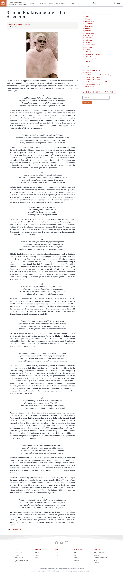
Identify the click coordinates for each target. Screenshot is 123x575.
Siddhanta (88, 52)
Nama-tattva (89, 35)
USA (75, 555)
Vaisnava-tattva (90, 57)
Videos (36, 557)
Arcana (87, 17)
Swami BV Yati (89, 87)
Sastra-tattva (89, 47)
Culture (87, 19)
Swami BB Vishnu (90, 72)
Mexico (76, 557)
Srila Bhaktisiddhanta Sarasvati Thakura (98, 82)
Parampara (88, 38)
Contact (96, 562)
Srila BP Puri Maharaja (92, 80)
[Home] (14, 3)
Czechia (76, 560)
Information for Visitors (101, 557)
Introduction (18, 552)
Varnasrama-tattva (91, 59)
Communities (60, 3)
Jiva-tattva (88, 31)
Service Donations (99, 552)
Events (56, 552)
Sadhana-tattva (90, 45)
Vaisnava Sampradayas (92, 54)
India (75, 552)
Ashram (32, 3)
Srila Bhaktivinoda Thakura (94, 84)
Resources (72, 3)
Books (36, 555)
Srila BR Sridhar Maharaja (19, 24)
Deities (17, 555)
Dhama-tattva (89, 21)
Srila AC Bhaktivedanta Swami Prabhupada (99, 75)
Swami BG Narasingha (92, 70)
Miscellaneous (89, 33)
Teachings (42, 3)
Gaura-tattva (89, 24)
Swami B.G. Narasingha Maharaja (21, 561)
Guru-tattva (17, 529)
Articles (37, 552)
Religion (87, 42)
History (87, 28)
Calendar (96, 555)
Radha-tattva (89, 40)
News (51, 3)
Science (87, 49)
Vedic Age (88, 61)
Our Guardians (19, 557)
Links (95, 560)
